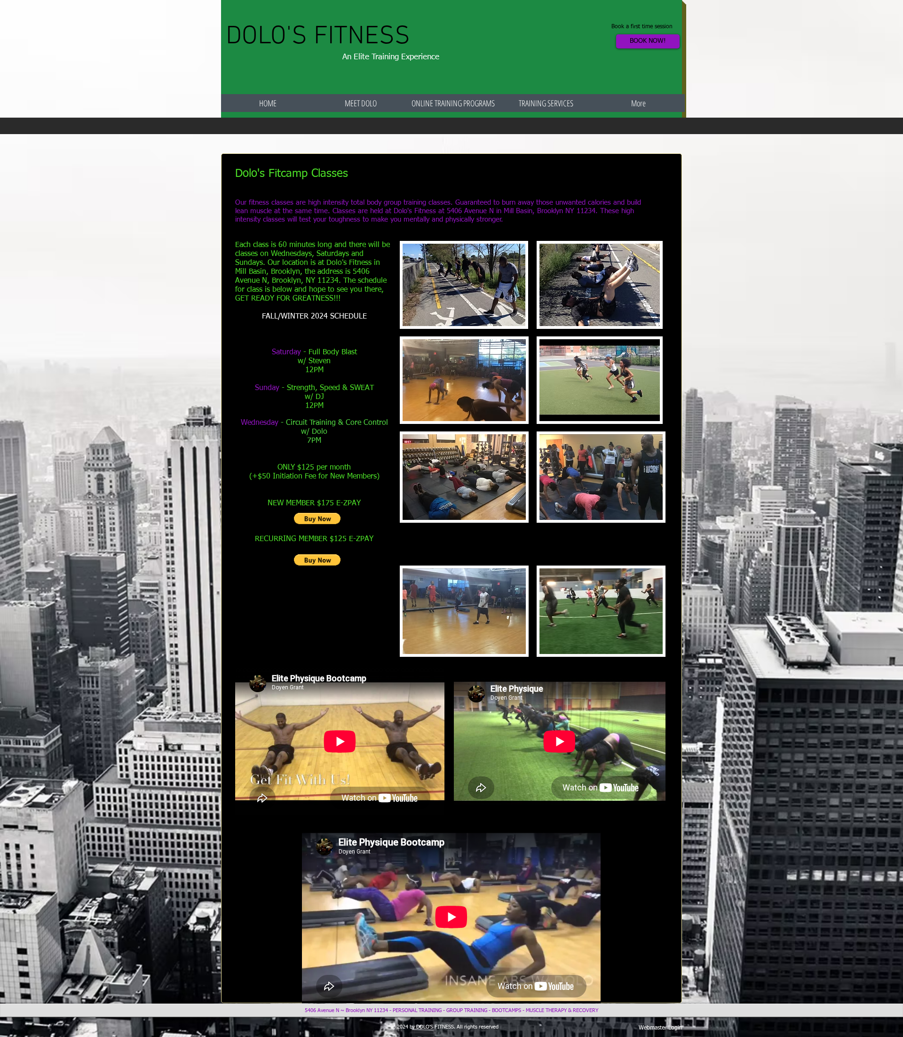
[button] (317, 518)
